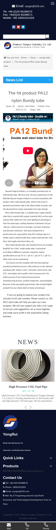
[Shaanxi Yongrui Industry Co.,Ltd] (10, 422)
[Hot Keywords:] (47, 36)
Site (38, 109)
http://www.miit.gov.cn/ (32, 471)
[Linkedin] (23, 27)
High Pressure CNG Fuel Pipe (28, 386)
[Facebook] (14, 27)
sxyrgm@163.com (34, 6)
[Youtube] (18, 27)
